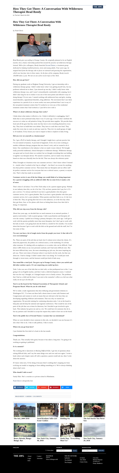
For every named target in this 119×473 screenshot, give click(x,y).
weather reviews (42, 435)
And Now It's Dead (19, 415)
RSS (29, 460)
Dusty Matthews (98, 463)
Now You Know (88, 415)
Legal (29, 458)
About (29, 456)
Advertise (39, 458)
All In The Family (42, 415)
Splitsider (67, 458)
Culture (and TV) (65, 435)
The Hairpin (68, 462)
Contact (39, 456)
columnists (37, 396)
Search (75, 450)
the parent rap (65, 415)
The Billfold (68, 460)
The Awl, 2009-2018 (21, 418)
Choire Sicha (83, 462)
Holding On (65, 418)
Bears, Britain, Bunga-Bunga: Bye (23, 439)
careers (28, 396)
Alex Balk (83, 459)
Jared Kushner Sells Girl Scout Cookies (47, 419)
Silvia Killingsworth (52, 459)
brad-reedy (19, 396)
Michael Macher (97, 459)
